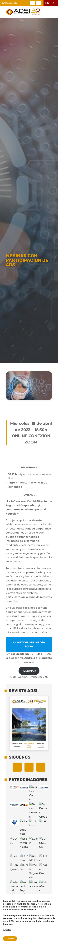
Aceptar (10, 939)
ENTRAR (50, 3)
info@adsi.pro (10, 2)
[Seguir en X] (38, 3)
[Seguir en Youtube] (40, 767)
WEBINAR (29, 670)
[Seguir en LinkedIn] (32, 3)
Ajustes (7, 930)
